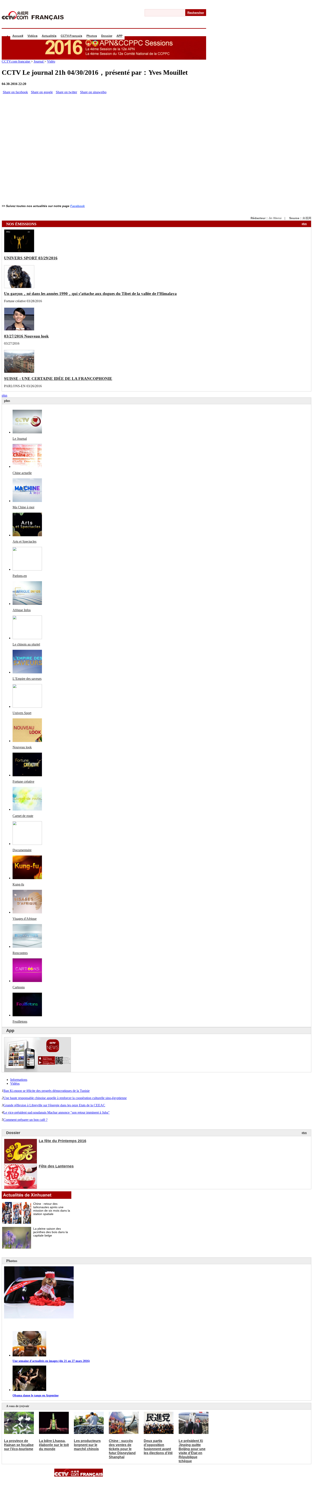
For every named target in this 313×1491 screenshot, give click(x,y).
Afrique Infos (22, 610)
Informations (18, 1079)
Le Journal (20, 438)
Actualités (49, 35)
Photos (91, 35)
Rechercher (195, 12)
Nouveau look (22, 747)
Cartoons (19, 987)
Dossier (106, 35)
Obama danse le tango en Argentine (36, 1395)
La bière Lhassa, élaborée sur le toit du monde (54, 1445)
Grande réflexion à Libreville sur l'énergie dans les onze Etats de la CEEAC (54, 1105)
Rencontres (20, 953)
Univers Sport (22, 713)
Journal (39, 61)
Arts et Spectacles (24, 541)
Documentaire (22, 850)
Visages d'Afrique (25, 918)
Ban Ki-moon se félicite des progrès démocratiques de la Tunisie (46, 1091)
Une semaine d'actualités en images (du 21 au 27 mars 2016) (51, 1361)
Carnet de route (23, 816)
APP (119, 35)
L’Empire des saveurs (27, 678)
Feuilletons (20, 1021)
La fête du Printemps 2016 (62, 1141)
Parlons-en (20, 576)
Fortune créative (23, 781)
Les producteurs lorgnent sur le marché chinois (87, 1445)
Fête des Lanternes (56, 1166)
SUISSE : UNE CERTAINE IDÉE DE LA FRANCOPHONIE (58, 378)
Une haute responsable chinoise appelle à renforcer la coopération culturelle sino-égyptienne (65, 1098)
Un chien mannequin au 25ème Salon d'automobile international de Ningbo (70, 1325)
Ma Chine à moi (23, 507)
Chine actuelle (22, 473)
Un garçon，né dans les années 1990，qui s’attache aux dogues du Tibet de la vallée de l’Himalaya (90, 293)
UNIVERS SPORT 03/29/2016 (30, 258)
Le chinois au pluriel (26, 644)
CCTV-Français (71, 35)
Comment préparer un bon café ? (25, 1119)
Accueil (17, 35)
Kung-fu (18, 884)
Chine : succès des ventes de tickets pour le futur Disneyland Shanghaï (122, 1449)
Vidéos (32, 35)
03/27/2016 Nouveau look (26, 336)
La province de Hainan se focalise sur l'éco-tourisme (19, 1445)
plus (304, 223)
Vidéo (51, 61)
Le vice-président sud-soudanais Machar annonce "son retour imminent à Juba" (56, 1112)
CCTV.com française (16, 61)
